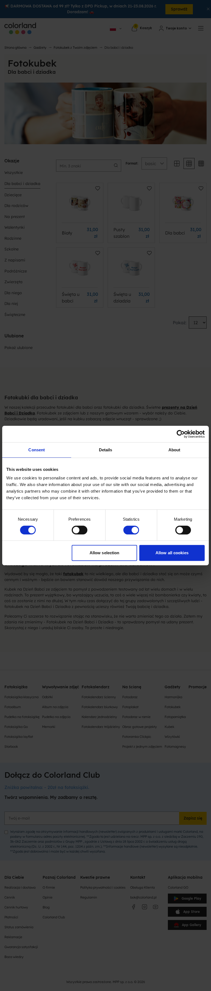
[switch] (79, 530)
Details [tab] (105, 449)
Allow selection (105, 552)
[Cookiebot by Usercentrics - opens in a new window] (181, 434)
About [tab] (174, 449)
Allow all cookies (172, 552)
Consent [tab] (36, 449)
